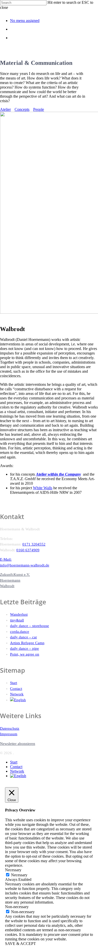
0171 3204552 (33, 544)
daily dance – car (23, 637)
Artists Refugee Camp (27, 643)
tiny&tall (17, 620)
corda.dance (19, 632)
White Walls (42, 488)
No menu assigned (24, 20)
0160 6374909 (27, 550)
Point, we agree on (24, 654)
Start (13, 683)
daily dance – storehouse (29, 626)
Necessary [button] (13, 870)
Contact (16, 689)
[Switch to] (54, 700)
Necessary (19, 875)
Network (17, 694)
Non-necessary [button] (17, 907)
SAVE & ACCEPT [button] (20, 943)
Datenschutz (9, 728)
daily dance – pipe (24, 648)
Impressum (8, 734)
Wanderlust (19, 614)
